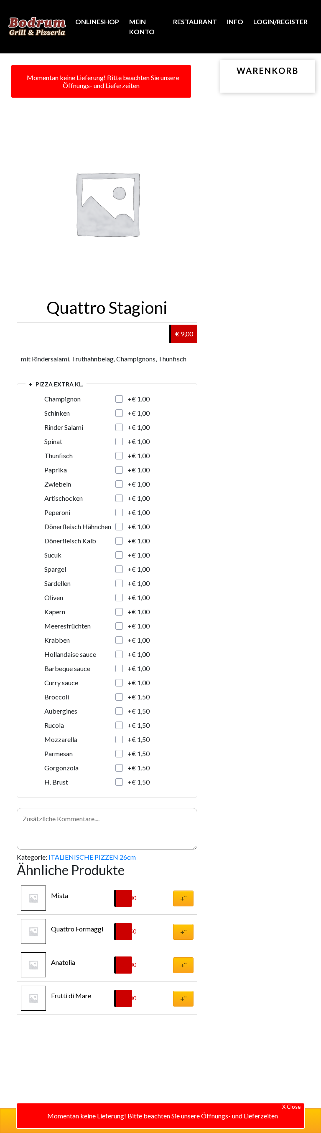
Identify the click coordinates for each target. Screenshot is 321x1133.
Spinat (53, 441)
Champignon (62, 399)
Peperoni (57, 512)
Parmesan (58, 753)
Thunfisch (58, 455)
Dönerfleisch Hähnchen (77, 526)
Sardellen (57, 583)
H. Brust (56, 782)
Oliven (53, 597)
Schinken (57, 413)
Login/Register (280, 21)
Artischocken (63, 498)
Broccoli (56, 697)
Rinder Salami (63, 427)
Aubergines (60, 711)
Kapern (54, 612)
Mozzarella (60, 739)
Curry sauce (61, 682)
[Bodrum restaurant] (37, 27)
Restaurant (195, 21)
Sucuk (52, 555)
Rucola (54, 725)
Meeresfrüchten (67, 626)
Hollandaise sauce (70, 654)
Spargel (55, 569)
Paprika (55, 470)
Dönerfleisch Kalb (70, 541)
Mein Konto (142, 26)
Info (235, 21)
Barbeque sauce (67, 668)
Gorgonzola (61, 768)
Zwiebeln (57, 484)
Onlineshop (97, 21)
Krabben (57, 640)
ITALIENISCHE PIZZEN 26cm (92, 857)
